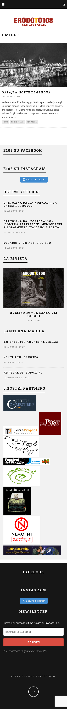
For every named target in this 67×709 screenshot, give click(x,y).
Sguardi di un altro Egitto (27, 242)
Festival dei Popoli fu (23, 372)
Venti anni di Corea (20, 357)
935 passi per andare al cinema (30, 341)
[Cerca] (64, 4)
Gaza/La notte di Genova (26, 92)
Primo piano (17, 122)
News (5, 122)
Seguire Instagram (35, 179)
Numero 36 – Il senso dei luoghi (34, 314)
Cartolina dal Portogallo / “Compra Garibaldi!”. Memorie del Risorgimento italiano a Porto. (33, 224)
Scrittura (32, 122)
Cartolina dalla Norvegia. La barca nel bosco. (30, 204)
